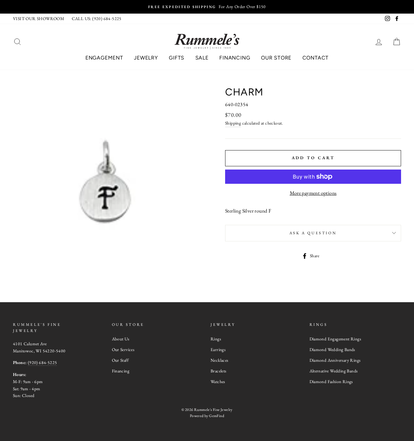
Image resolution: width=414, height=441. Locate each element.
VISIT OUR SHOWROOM (38, 18)
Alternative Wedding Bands (334, 371)
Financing (234, 58)
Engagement (104, 58)
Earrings (218, 349)
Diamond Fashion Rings (331, 381)
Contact (315, 58)
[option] (207, 6)
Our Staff (120, 360)
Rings (216, 339)
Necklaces (219, 360)
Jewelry (146, 58)
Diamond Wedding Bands (332, 349)
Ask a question (313, 233)
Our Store (276, 58)
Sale (202, 58)
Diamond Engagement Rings (335, 339)
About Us (120, 339)
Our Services (123, 349)
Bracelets (218, 371)
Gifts (176, 58)
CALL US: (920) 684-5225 (97, 18)
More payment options (313, 193)
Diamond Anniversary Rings (335, 360)
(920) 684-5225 (42, 362)
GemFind (216, 415)
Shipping (233, 123)
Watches (218, 381)
